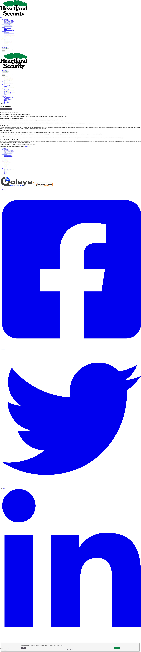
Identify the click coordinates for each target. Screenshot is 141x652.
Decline (23, 647)
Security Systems (5, 19)
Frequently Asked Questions (9, 35)
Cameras (3, 27)
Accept (117, 647)
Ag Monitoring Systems (8, 22)
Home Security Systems (8, 20)
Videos (5, 94)
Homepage (4, 148)
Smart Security (4, 154)
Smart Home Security (8, 25)
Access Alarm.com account (9, 33)
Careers (5, 42)
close (1, 17)
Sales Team (6, 43)
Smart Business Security (8, 26)
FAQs (5, 164)
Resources (4, 31)
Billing (3, 45)
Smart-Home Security (6, 24)
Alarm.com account (7, 162)
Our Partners (6, 44)
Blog (3, 95)
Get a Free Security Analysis (6, 108)
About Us (4, 96)
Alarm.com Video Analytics (9, 30)
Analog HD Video (7, 28)
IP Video (5, 29)
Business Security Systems (9, 21)
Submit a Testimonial (8, 41)
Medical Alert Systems (8, 23)
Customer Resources (5, 160)
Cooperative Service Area (8, 97)
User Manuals (6, 34)
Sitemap (5, 173)
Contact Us (5, 48)
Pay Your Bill (6, 32)
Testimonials (6, 98)
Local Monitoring (7, 93)
